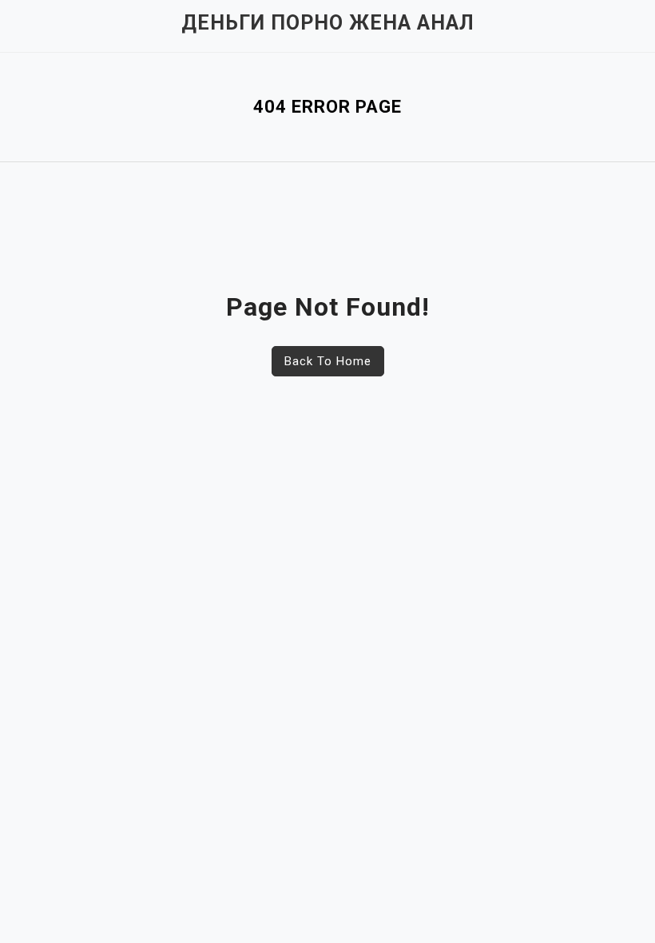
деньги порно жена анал (327, 22)
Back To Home (327, 361)
